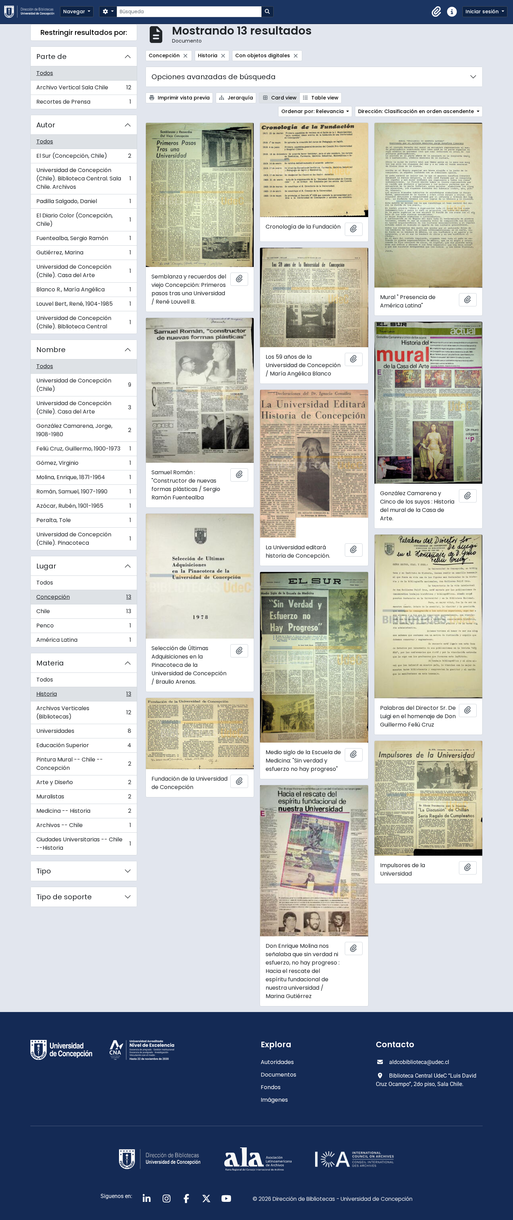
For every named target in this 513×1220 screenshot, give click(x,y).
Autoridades (277, 1062)
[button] (436, 12)
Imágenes (274, 1100)
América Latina (83, 641)
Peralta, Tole (83, 522)
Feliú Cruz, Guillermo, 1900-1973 (83, 450)
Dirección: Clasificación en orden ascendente (416, 111)
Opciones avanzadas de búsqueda (213, 77)
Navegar (75, 11)
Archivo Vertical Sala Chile (83, 89)
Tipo (43, 871)
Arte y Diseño (83, 784)
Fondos (271, 1087)
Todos (44, 73)
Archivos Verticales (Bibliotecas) (83, 712)
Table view (324, 97)
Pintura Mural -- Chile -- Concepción (83, 764)
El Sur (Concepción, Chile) (83, 157)
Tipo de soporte (64, 897)
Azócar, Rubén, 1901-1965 (83, 507)
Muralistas (83, 798)
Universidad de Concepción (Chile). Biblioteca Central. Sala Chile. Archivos (83, 178)
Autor (45, 125)
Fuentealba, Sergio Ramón (83, 240)
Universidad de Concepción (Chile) (83, 385)
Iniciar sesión (483, 11)
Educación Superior (83, 747)
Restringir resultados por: (83, 32)
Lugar (46, 566)
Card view (283, 97)
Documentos (278, 1075)
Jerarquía (239, 97)
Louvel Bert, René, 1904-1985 (83, 305)
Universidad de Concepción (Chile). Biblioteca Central (83, 322)
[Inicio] (32, 12)
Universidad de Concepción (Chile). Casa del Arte (83, 271)
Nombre (51, 350)
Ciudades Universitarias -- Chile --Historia (83, 843)
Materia (50, 663)
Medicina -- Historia (83, 812)
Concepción (83, 598)
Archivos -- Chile (83, 827)
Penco (83, 627)
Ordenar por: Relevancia (313, 111)
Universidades (83, 732)
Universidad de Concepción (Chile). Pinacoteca (83, 538)
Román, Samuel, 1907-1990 (83, 493)
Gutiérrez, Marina (83, 254)
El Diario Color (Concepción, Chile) (83, 219)
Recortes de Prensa (83, 103)
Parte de (51, 56)
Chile (83, 613)
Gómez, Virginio (83, 464)
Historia (83, 695)
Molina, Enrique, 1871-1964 (83, 479)
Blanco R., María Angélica (83, 291)
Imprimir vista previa (183, 97)
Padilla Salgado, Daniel (83, 203)
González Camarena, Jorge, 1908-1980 (83, 430)
